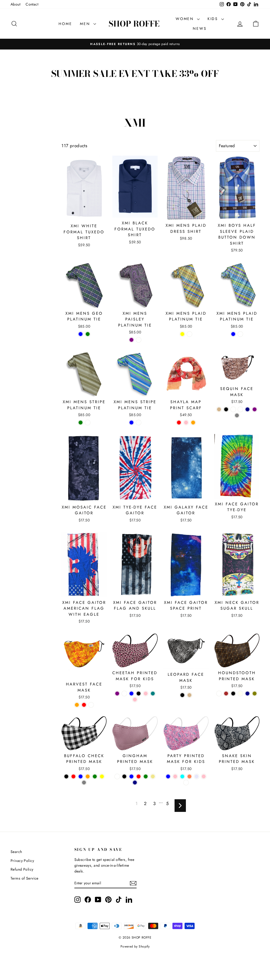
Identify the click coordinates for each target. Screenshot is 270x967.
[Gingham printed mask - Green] (145, 776)
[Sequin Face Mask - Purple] (254, 409)
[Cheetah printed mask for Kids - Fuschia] (124, 693)
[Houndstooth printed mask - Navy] (247, 693)
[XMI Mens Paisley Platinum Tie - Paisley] (138, 339)
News (199, 28)
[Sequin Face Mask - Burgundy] (233, 409)
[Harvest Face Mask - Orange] (76, 704)
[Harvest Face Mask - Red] (83, 704)
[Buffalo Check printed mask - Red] (73, 776)
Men (86, 23)
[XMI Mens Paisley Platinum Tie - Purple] (131, 339)
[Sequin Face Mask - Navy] (247, 409)
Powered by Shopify (135, 946)
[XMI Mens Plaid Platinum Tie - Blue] (233, 334)
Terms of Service (24, 878)
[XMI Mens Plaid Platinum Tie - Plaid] (189, 334)
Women (186, 18)
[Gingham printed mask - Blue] (131, 776)
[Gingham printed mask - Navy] (134, 782)
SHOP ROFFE (134, 24)
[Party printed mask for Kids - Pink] (175, 776)
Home (65, 23)
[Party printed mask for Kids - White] (186, 782)
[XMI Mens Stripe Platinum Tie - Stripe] (87, 422)
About (15, 4)
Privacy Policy (22, 860)
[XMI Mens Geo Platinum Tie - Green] (87, 334)
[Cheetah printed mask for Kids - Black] (138, 693)
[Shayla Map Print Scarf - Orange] (193, 422)
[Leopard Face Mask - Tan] (189, 695)
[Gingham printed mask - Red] (138, 776)
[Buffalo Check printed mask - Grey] (83, 782)
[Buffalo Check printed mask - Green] (94, 776)
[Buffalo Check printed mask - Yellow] (101, 776)
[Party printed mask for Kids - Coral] (189, 776)
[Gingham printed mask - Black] (124, 776)
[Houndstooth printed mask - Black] (233, 693)
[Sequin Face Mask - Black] (226, 409)
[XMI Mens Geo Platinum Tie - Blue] (80, 334)
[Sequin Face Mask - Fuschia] (240, 409)
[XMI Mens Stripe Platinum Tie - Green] (80, 422)
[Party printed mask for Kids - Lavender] (196, 776)
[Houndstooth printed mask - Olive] (254, 693)
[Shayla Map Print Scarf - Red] (178, 422)
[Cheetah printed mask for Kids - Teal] (152, 693)
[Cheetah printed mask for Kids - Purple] (117, 693)
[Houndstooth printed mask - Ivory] (240, 693)
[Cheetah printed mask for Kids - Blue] (131, 693)
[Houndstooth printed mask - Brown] (226, 693)
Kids (214, 18)
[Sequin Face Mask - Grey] (236, 415)
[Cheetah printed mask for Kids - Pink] (145, 693)
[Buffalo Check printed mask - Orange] (87, 776)
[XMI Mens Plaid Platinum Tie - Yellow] (182, 334)
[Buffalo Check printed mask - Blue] (80, 776)
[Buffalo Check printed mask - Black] (66, 776)
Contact (32, 4)
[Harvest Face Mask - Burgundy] (91, 704)
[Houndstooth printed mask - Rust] (218, 693)
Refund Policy (22, 869)
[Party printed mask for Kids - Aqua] (182, 776)
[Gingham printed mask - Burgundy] (117, 776)
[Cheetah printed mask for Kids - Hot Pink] (134, 699)
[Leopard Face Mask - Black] (182, 695)
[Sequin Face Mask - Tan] (218, 409)
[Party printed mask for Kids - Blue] (168, 776)
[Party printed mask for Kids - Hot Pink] (203, 776)
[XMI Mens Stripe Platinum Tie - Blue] (131, 422)
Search (16, 851)
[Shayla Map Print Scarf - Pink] (186, 422)
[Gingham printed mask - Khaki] (152, 776)
